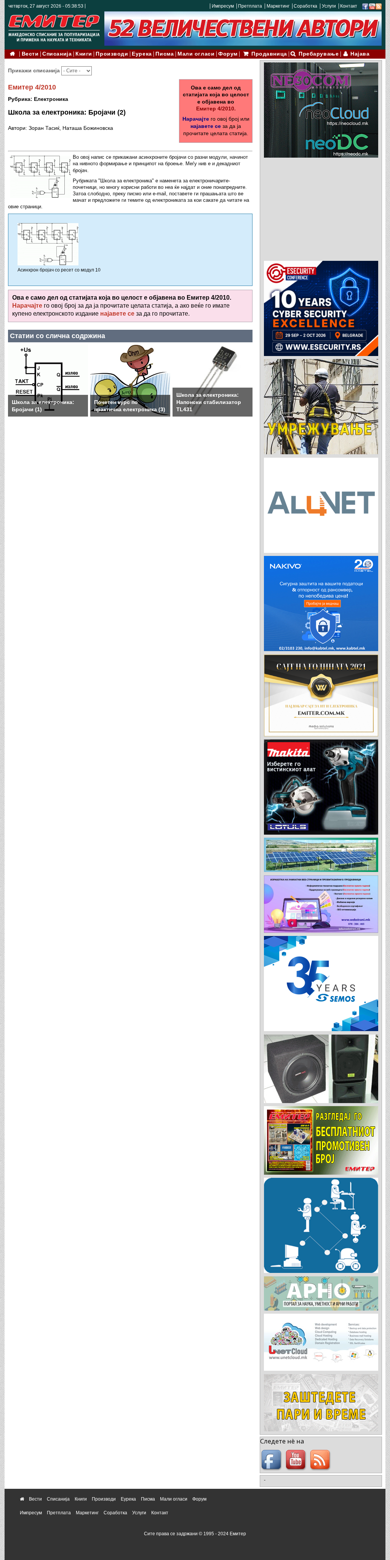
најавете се (205, 126)
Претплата (250, 6)
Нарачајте (195, 119)
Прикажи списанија (34, 70)
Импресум (223, 6)
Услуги (329, 6)
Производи (112, 54)
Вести (30, 54)
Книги (83, 54)
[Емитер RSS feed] (321, 1460)
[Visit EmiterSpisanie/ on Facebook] (365, 6)
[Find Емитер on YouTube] (297, 1460)
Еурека (142, 54)
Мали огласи (195, 54)
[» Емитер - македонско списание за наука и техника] (54, 26)
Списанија (57, 54)
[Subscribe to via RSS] (379, 6)
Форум (228, 54)
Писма (164, 54)
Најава (359, 54)
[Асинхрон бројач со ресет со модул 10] (48, 244)
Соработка (305, 6)
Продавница (269, 54)
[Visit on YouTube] (372, 6)
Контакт (348, 6)
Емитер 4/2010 (32, 87)
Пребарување (319, 54)
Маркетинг (278, 6)
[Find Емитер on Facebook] (272, 1460)
